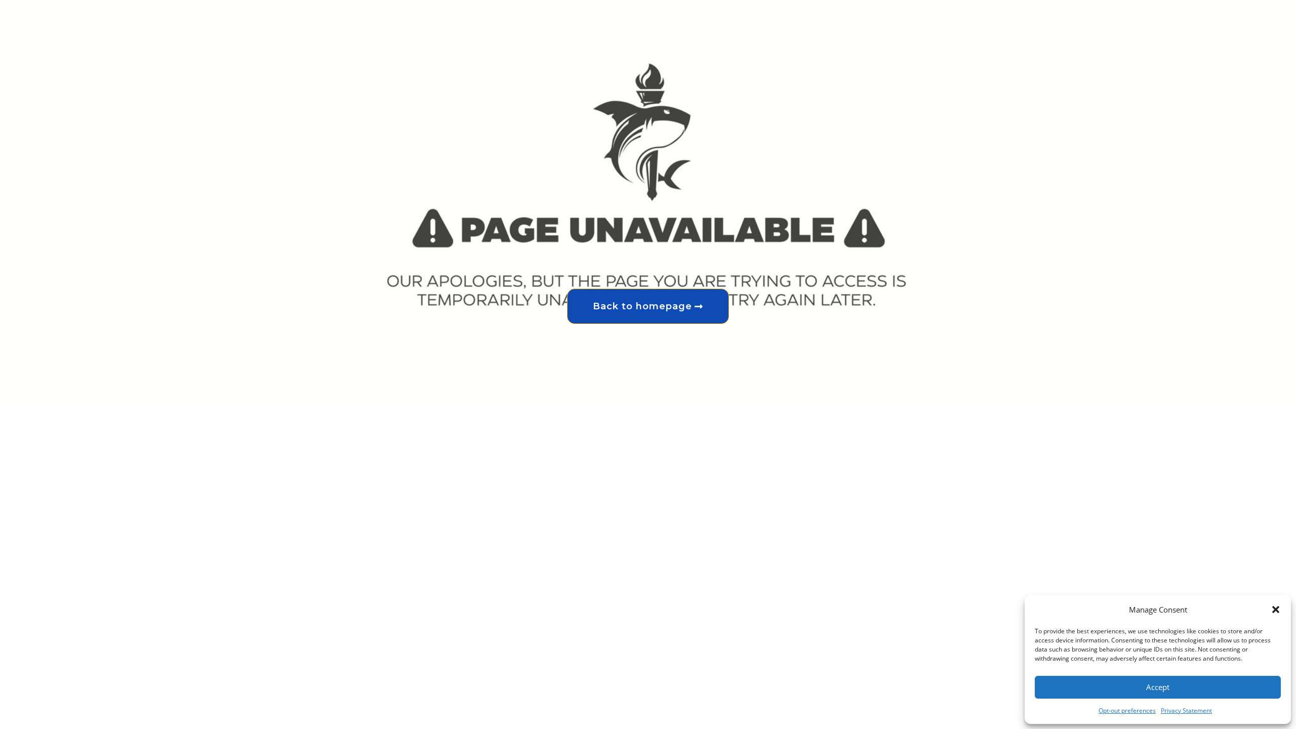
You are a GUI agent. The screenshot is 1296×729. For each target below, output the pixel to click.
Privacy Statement (1186, 710)
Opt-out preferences (1127, 710)
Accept (1157, 687)
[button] (1276, 609)
